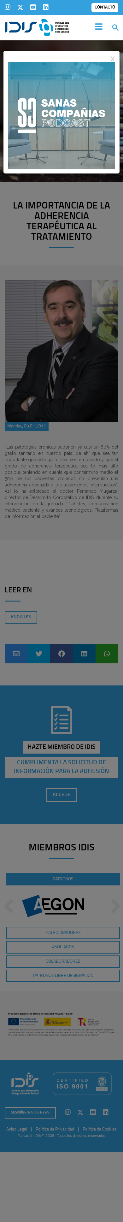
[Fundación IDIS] (37, 27)
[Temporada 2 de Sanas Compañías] (61, 115)
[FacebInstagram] (7, 7)
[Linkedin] (46, 7)
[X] (20, 7)
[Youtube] (33, 7)
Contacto (105, 7)
